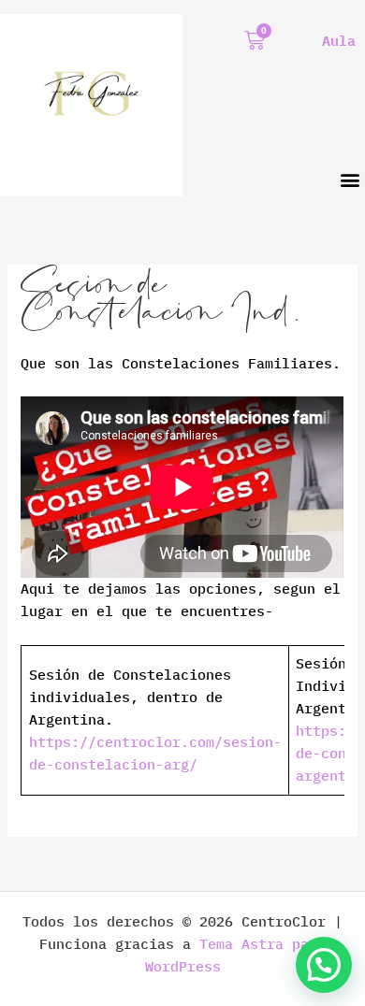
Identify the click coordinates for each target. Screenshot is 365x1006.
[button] (349, 179)
